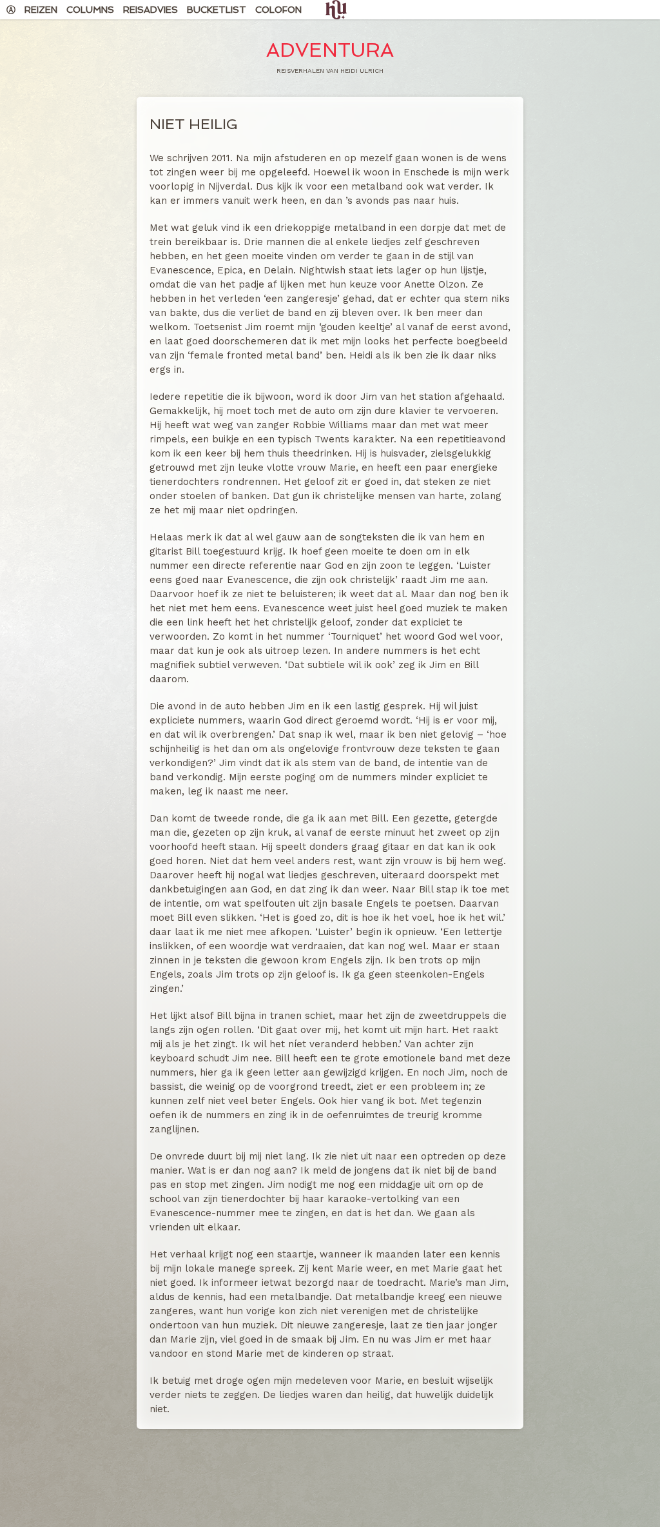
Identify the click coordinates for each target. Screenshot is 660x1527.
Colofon (278, 10)
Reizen (40, 10)
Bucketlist (216, 10)
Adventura (330, 50)
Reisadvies (150, 10)
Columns (90, 10)
